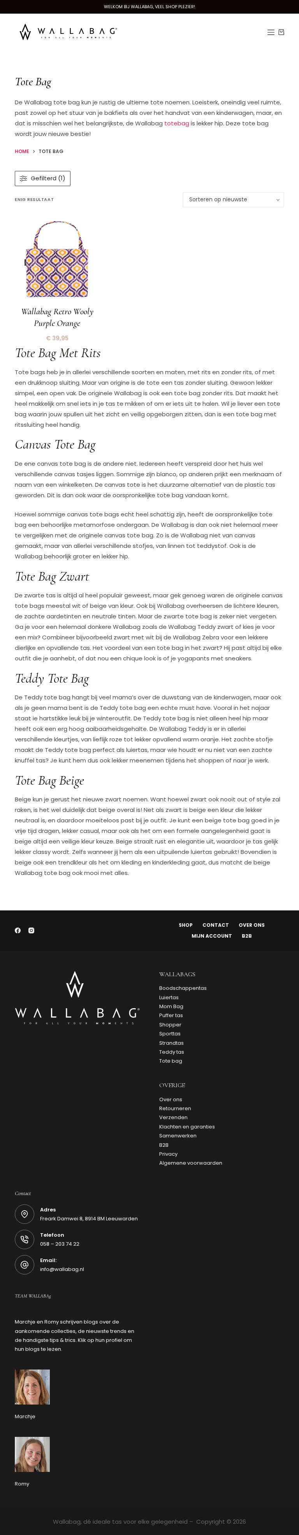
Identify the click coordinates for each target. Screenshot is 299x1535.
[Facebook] (18, 930)
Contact (215, 925)
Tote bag (170, 1061)
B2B (247, 936)
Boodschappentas (183, 988)
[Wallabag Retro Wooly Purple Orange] (57, 259)
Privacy (168, 1154)
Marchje (25, 1416)
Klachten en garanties (187, 1126)
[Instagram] (31, 930)
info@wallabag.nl (62, 1269)
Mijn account (212, 936)
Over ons (252, 925)
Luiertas (169, 997)
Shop (186, 925)
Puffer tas (171, 1015)
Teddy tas (171, 1052)
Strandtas (171, 1043)
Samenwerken (178, 1135)
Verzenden (173, 1117)
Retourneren (175, 1108)
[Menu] (270, 32)
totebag (176, 123)
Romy (22, 1483)
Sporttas (170, 1033)
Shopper (170, 1024)
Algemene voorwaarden (190, 1163)
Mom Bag (171, 1006)
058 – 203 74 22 (59, 1244)
